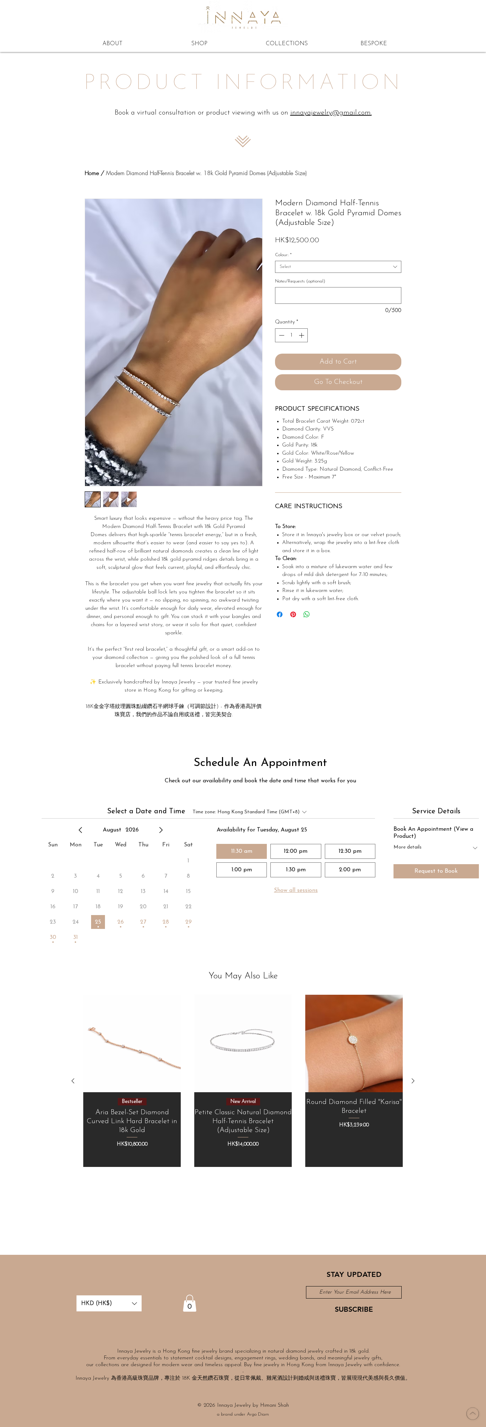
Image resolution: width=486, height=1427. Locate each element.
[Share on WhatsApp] (306, 614)
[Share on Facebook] (279, 614)
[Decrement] (281, 335)
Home (92, 173)
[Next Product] (413, 1081)
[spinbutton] (291, 335)
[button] (109, 1303)
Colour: (283, 255)
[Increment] (302, 335)
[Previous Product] (73, 1081)
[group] (243, 1080)
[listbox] (109, 1303)
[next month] (161, 830)
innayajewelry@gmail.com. (331, 112)
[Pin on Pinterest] (293, 614)
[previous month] (80, 830)
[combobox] (338, 267)
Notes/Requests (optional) (300, 281)
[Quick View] (132, 1043)
